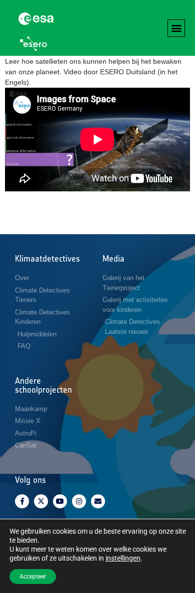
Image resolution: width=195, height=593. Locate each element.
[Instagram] (79, 501)
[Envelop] (98, 501)
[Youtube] (60, 501)
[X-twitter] (41, 501)
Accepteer (33, 576)
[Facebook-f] (22, 501)
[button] (176, 28)
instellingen (123, 558)
